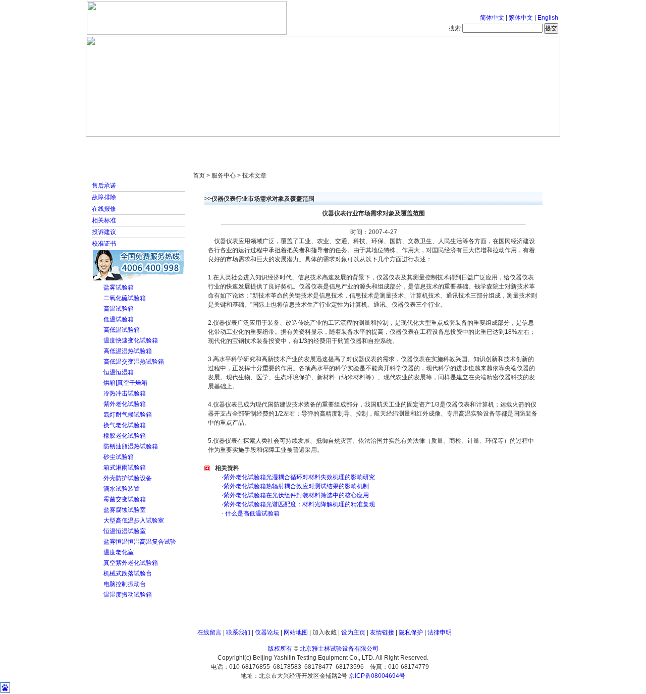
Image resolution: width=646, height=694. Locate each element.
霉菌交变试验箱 (124, 499)
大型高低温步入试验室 (133, 520)
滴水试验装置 (121, 488)
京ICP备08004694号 (377, 675)
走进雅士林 (174, 146)
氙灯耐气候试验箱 (127, 414)
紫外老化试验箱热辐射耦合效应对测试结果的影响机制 (296, 486)
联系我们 (238, 632)
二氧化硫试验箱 (124, 298)
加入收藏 (324, 632)
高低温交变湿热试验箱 (133, 361)
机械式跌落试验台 (127, 573)
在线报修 (104, 208)
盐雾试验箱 (118, 287)
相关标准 (104, 220)
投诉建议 (104, 232)
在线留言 (209, 632)
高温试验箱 (118, 308)
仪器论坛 (267, 632)
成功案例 (341, 146)
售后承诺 (104, 185)
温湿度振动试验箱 (127, 594)
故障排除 (104, 197)
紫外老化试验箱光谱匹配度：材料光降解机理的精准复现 (299, 504)
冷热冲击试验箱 (124, 393)
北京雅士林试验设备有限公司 (339, 648)
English (547, 17)
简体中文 (492, 17)
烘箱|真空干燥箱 (125, 382)
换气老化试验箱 (124, 425)
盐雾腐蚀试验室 (124, 509)
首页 (119, 146)
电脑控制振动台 (124, 584)
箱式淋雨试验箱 (124, 467)
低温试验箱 (118, 319)
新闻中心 (230, 146)
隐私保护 (411, 632)
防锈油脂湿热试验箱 (130, 446)
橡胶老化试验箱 (124, 435)
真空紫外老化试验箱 (130, 562)
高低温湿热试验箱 (127, 351)
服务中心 (452, 146)
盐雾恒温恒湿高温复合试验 (139, 541)
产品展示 (285, 146)
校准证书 (104, 243)
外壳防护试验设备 (127, 478)
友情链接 (382, 632)
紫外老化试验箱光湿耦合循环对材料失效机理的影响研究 (299, 477)
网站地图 (296, 632)
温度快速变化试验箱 (130, 340)
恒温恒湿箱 (118, 372)
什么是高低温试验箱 (252, 513)
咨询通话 (507, 146)
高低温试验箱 (121, 329)
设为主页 (353, 632)
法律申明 (439, 632)
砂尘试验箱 (118, 456)
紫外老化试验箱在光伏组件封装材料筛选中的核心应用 (296, 495)
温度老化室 (118, 552)
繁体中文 (521, 17)
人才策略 (396, 146)
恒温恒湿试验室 (124, 531)
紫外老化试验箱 (124, 404)
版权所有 (280, 648)
